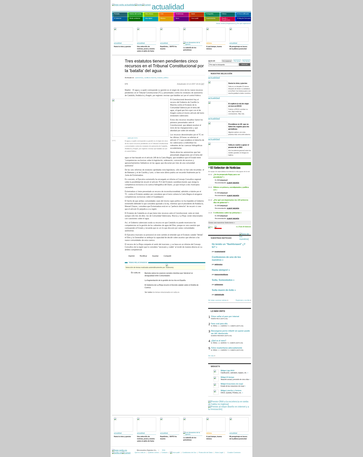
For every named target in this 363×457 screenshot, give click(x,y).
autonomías (139, 77)
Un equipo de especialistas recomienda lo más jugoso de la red (229, 171)
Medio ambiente (134, 18)
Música (162, 18)
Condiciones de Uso (189, 452)
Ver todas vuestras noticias (217, 300)
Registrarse (230, 23)
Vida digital (148, 18)
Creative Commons (234, 452)
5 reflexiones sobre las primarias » (227, 213)
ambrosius (218, 264)
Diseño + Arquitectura (226, 19)
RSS (163, 450)
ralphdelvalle (219, 294)
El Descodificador (243, 14)
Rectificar (143, 256)
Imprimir (131, 256)
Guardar (155, 256)
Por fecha (246, 61)
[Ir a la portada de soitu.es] (121, 451)
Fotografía (209, 14)
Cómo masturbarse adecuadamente (226, 348)
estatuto (160, 77)
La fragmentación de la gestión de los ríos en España (165, 280)
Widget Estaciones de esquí (232, 384)
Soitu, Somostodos (222, 280)
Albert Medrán (233, 183)
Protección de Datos (206, 452)
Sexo (177, 18)
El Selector (117, 18)
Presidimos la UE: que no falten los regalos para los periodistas (238, 126)
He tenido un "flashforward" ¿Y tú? (228, 245)
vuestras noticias (221, 238)
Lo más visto (218, 311)
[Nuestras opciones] (175, 452)
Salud (193, 14)
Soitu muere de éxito (223, 290)
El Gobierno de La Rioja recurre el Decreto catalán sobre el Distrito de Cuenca (172, 286)
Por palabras (226, 61)
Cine (161, 14)
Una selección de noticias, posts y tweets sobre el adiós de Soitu (146, 49)
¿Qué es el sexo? (218, 341)
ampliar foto (133, 138)
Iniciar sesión (220, 23)
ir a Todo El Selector (243, 227)
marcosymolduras (221, 274)
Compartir (167, 256)
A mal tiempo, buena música (214, 48)
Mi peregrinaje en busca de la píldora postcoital (238, 48)
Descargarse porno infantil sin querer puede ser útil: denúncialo (230, 332)
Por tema (237, 61)
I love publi (194, 18)
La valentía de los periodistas (189, 49)
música (209, 43)
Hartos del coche (135, 14)
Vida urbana (149, 14)
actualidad (168, 7)
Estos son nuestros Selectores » (222, 223)
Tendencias (179, 14)
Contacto (164, 452)
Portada (116, 14)
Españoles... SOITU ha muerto (168, 48)
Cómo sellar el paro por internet (225, 316)
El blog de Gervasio (244, 18)
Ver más (211, 356)
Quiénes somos (153, 452)
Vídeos (224, 14)
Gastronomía (210, 18)
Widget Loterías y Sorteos (231, 391)
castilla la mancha (150, 77)
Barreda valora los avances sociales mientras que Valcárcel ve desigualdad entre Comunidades (169, 274)
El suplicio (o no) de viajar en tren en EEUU (238, 105)
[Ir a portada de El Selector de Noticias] (224, 167)
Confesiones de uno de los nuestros (226, 258)
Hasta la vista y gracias (122, 46)
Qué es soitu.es (140, 452)
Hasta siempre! (220, 270)
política (165, 77)
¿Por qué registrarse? (243, 23)
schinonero (219, 284)
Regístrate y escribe (243, 300)
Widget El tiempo (227, 377)
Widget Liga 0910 (227, 371)
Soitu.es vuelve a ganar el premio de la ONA (238, 146)
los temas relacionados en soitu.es (162, 292)
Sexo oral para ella (219, 324)
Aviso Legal (219, 452)
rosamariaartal (220, 251)
